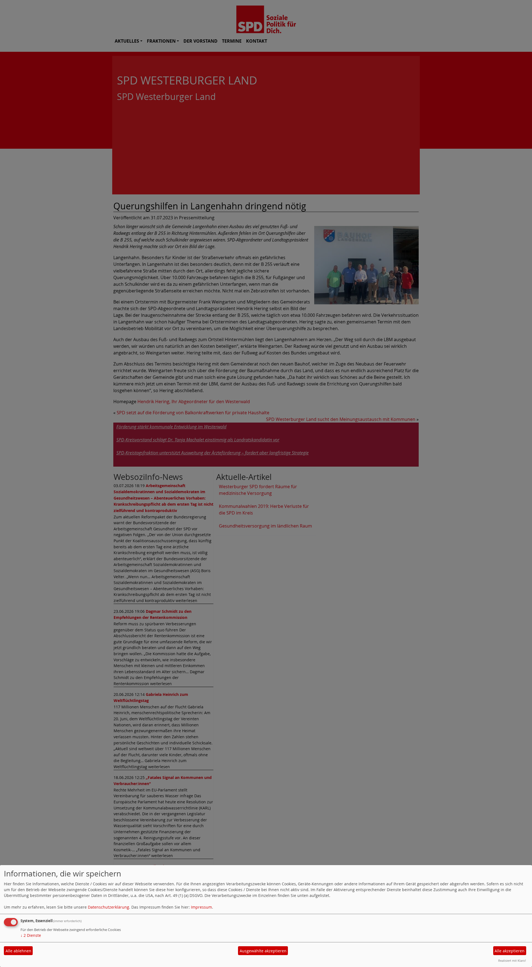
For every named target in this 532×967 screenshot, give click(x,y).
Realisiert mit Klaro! (512, 960)
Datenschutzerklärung (108, 907)
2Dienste (31, 935)
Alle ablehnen (18, 950)
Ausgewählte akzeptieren (263, 950)
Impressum (201, 907)
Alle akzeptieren (510, 950)
